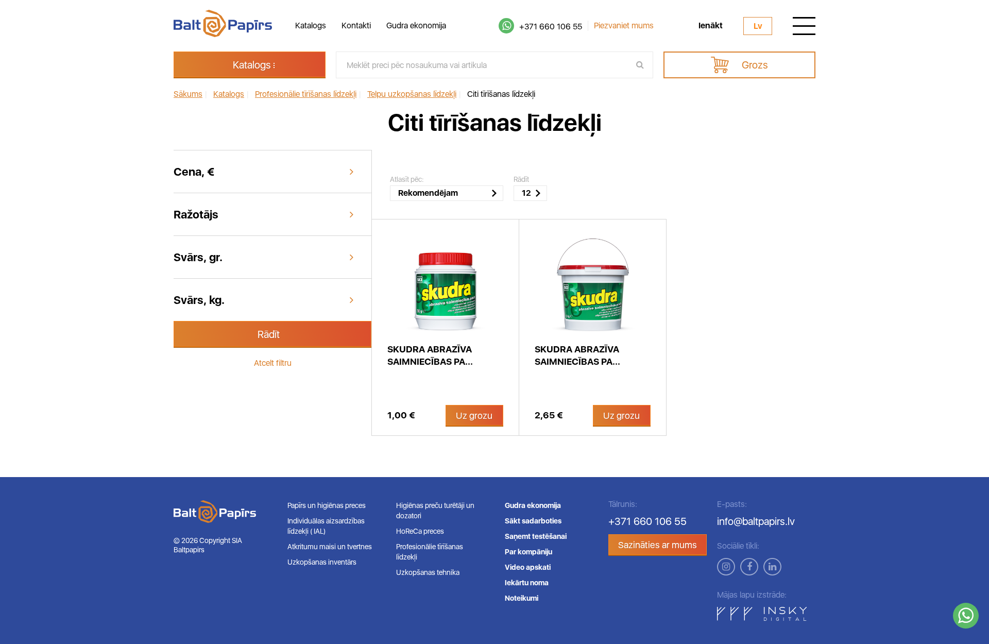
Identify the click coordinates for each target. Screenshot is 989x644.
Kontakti (356, 25)
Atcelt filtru (273, 363)
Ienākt (710, 26)
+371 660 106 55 (550, 26)
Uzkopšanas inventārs (321, 562)
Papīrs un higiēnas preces (326, 505)
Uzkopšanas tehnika (427, 572)
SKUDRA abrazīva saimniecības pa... (430, 355)
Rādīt (269, 334)
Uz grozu (474, 415)
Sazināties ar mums (657, 544)
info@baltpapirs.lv (756, 521)
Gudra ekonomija (416, 25)
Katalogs (310, 25)
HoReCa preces (420, 531)
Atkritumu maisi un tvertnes (329, 547)
